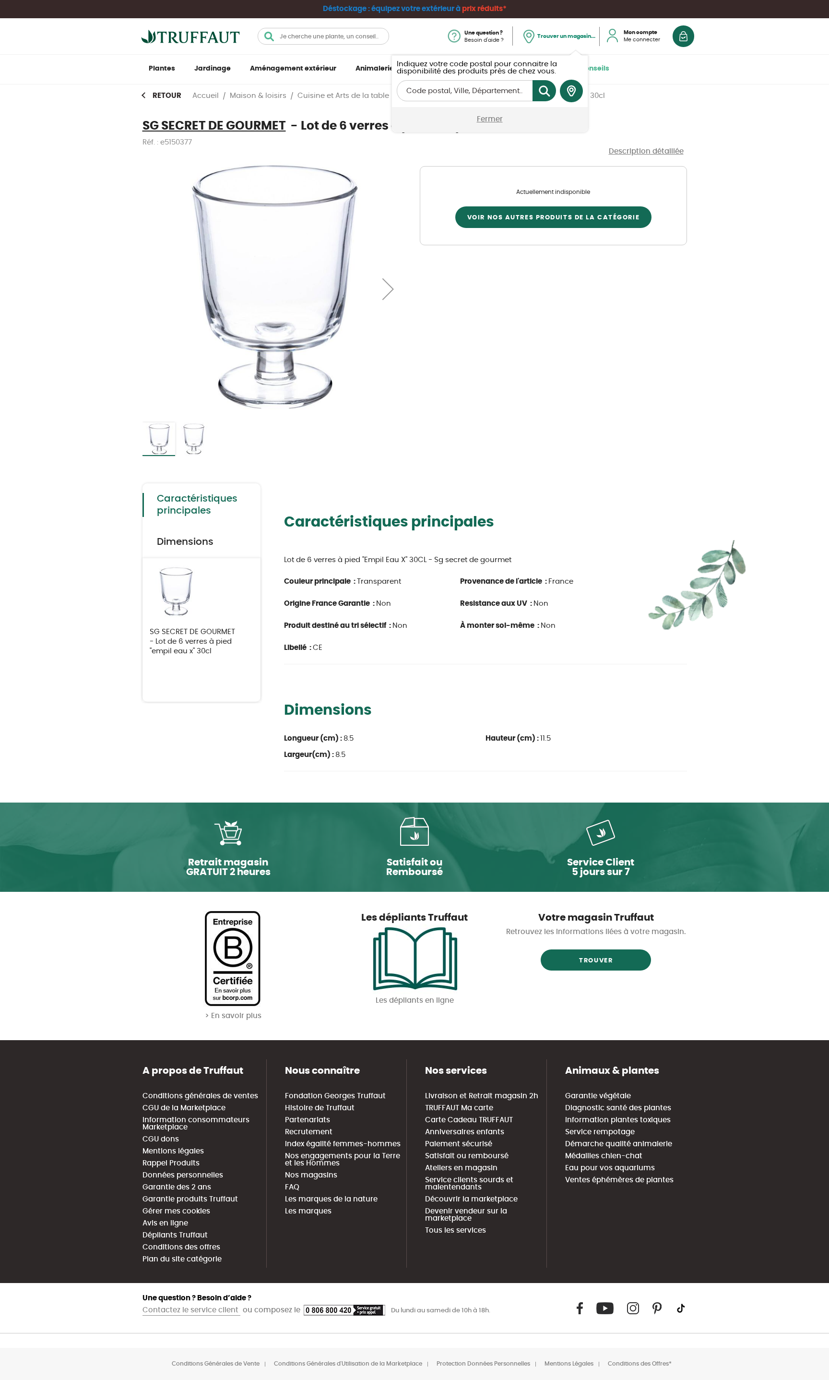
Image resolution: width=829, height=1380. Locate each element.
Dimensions (185, 542)
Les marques (308, 1211)
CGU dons (160, 1139)
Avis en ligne (165, 1223)
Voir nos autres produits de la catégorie (553, 218)
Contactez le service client (191, 1310)
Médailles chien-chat (603, 1156)
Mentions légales (173, 1151)
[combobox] (323, 36)
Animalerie (374, 68)
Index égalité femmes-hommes (343, 1144)
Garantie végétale (598, 1096)
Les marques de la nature (331, 1199)
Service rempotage (600, 1132)
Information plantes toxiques (618, 1120)
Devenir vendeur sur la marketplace (466, 1215)
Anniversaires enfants (464, 1132)
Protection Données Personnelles (483, 1364)
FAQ (292, 1187)
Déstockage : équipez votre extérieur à (415, 8)
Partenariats (307, 1120)
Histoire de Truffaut (320, 1108)
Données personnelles (182, 1175)
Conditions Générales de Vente (216, 1364)
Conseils (594, 68)
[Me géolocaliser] (571, 91)
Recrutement (308, 1132)
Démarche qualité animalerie (618, 1144)
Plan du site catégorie (182, 1259)
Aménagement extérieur (293, 68)
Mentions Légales (569, 1364)
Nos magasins (311, 1175)
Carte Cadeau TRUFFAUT (469, 1120)
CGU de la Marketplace (183, 1108)
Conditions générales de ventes (200, 1096)
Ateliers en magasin (461, 1168)
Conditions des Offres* (640, 1364)
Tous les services (455, 1230)
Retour (167, 95)
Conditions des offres (181, 1247)
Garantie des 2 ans (176, 1187)
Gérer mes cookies (176, 1211)
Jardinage (212, 68)
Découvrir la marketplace (471, 1199)
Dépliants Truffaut (175, 1235)
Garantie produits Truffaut (190, 1199)
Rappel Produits (171, 1163)
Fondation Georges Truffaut (335, 1096)
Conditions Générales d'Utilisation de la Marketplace (348, 1364)
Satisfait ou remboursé (467, 1156)
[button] (388, 288)
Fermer (490, 119)
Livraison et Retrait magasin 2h (481, 1096)
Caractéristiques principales (197, 505)
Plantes (162, 68)
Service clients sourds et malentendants (469, 1183)
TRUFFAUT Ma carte (459, 1108)
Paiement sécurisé (458, 1144)
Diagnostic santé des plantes (618, 1108)
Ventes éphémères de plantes (619, 1180)
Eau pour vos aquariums (610, 1168)
